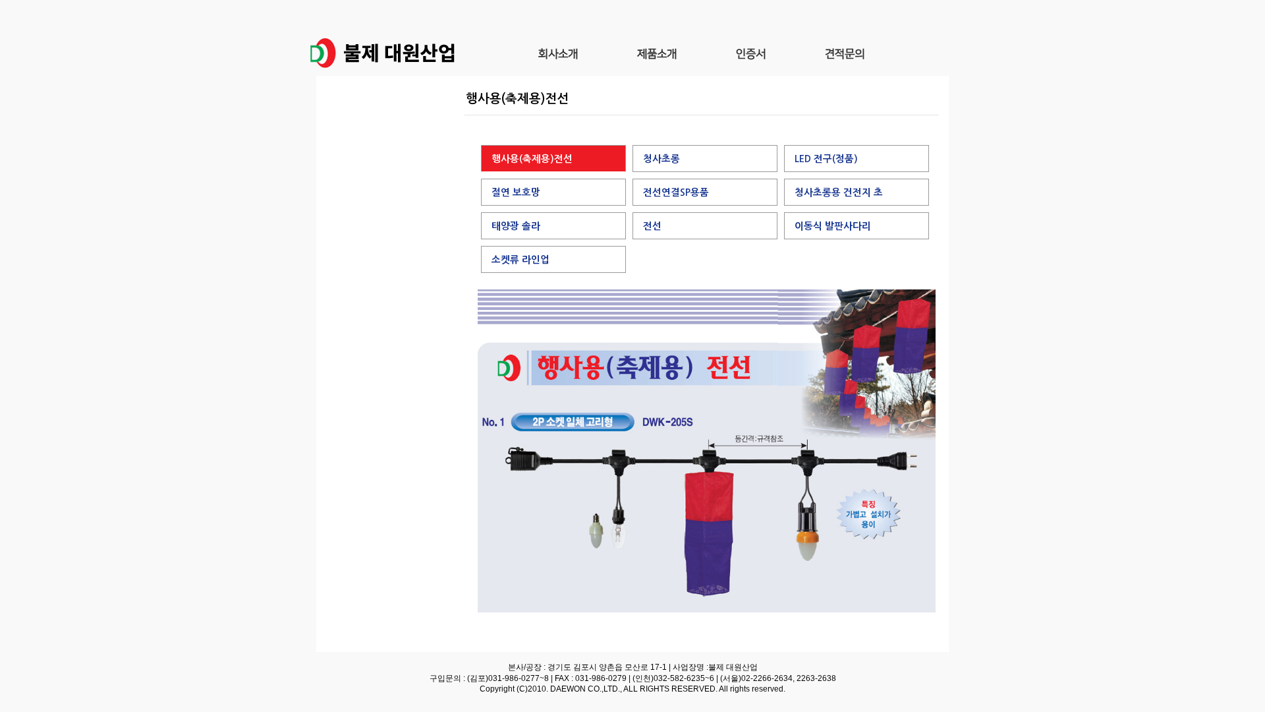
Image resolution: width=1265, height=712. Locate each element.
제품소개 (657, 52)
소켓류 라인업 (520, 259)
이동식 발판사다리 (833, 226)
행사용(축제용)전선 (532, 158)
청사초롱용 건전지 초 (839, 192)
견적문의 (844, 52)
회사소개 (558, 52)
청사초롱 (661, 158)
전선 (652, 226)
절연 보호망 (516, 192)
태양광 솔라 (516, 226)
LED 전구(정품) (826, 158)
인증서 (751, 52)
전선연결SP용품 (676, 192)
